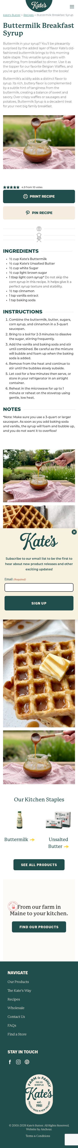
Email (15, 579)
